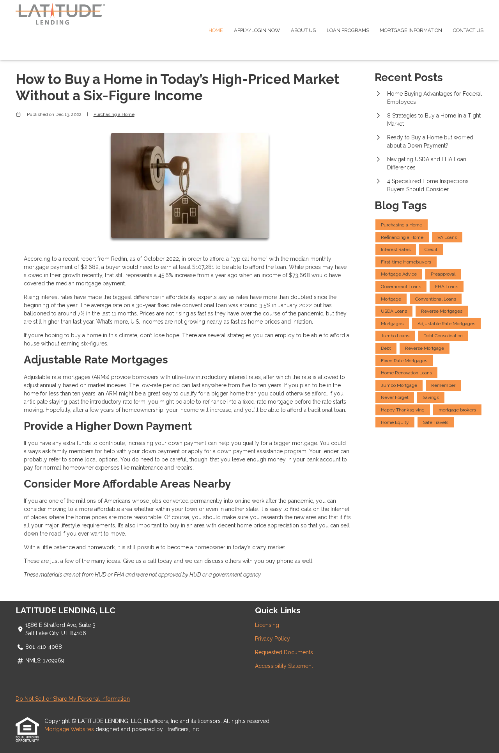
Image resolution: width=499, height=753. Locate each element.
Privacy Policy (272, 639)
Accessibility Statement (284, 666)
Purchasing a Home (114, 114)
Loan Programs (348, 30)
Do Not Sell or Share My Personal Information (73, 699)
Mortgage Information (411, 30)
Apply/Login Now (257, 30)
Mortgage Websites (70, 729)
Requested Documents (284, 652)
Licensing (267, 625)
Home (216, 30)
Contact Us (468, 30)
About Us (303, 30)
